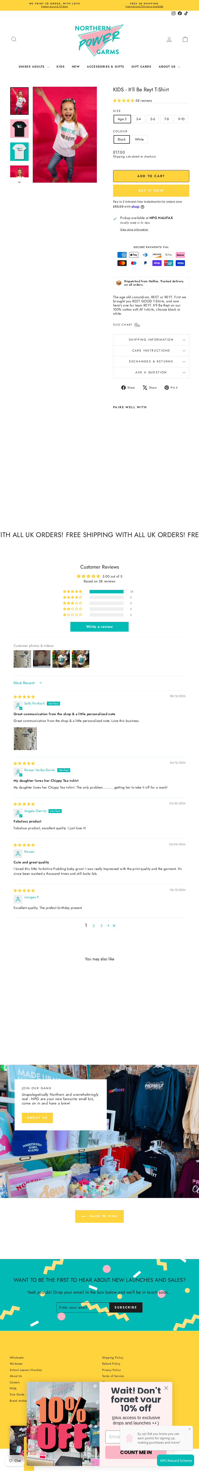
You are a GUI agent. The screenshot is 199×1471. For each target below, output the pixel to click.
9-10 (181, 119)
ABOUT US (168, 66)
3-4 (138, 119)
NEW (76, 66)
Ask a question (151, 372)
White (139, 139)
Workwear (16, 1363)
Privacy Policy (111, 1370)
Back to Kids (102, 1216)
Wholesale (17, 1357)
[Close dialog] (166, 1388)
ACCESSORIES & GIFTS (105, 66)
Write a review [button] (99, 626)
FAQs (13, 1388)
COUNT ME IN (136, 1452)
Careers (15, 1382)
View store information (134, 229)
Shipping (119, 156)
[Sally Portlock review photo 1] (25, 738)
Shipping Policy (112, 1357)
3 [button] (101, 925)
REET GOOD (142, 301)
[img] (24, 696)
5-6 (152, 119)
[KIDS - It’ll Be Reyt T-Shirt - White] (123, 497)
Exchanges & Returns (151, 361)
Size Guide (17, 1394)
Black (122, 139)
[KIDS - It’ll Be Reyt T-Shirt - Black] (116, 497)
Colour (120, 131)
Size (117, 111)
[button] (124, 100)
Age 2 (122, 119)
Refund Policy (111, 1363)
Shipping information (151, 339)
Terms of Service (113, 1376)
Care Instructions (151, 350)
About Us (16, 1376)
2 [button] (94, 925)
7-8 (166, 119)
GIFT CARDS (141, 66)
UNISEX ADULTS (32, 66)
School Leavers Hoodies (26, 1370)
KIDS (61, 66)
